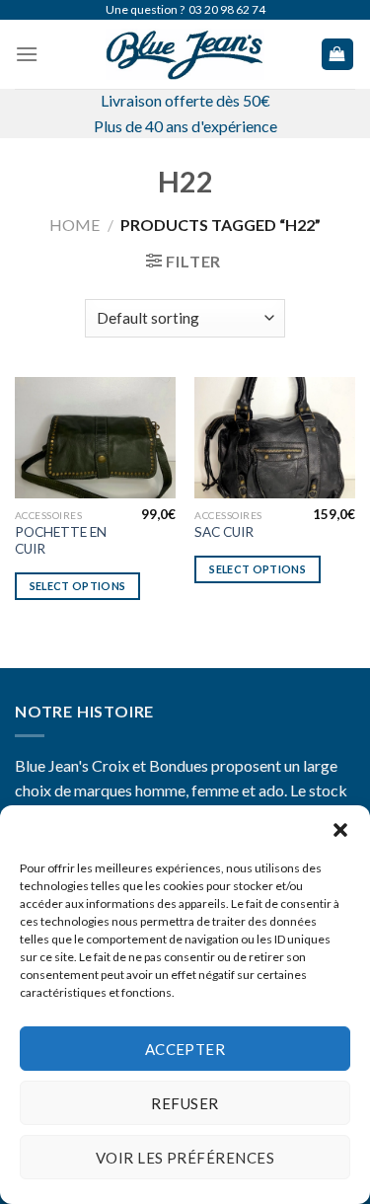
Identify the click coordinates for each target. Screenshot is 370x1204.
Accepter (185, 1049)
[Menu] (26, 54)
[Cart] (338, 54)
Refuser (184, 1103)
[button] (340, 830)
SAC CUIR (224, 532)
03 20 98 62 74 (226, 9)
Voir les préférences (185, 1157)
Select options (78, 585)
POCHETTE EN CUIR (61, 541)
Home (74, 224)
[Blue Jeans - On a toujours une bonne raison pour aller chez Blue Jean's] (185, 54)
